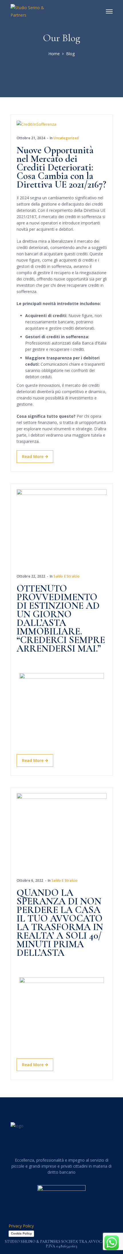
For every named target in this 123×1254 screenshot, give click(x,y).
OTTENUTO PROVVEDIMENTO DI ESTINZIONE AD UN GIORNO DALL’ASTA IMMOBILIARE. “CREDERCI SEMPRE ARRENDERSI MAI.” (61, 618)
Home (54, 53)
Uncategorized (66, 138)
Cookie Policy (21, 1233)
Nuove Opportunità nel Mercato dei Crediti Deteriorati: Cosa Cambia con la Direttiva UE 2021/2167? (61, 167)
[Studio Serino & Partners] (29, 11)
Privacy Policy (21, 1226)
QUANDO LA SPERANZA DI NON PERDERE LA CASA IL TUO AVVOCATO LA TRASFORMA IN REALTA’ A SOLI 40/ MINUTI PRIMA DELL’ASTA (60, 923)
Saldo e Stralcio (66, 576)
